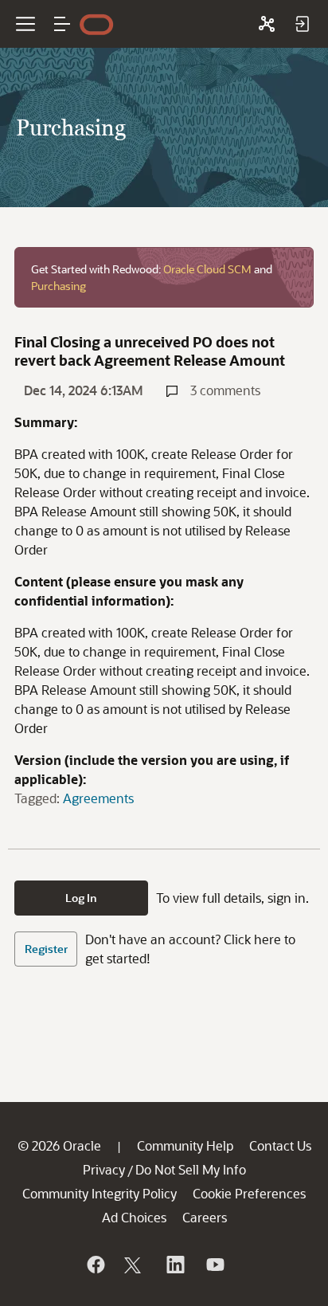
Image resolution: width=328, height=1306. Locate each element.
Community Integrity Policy (99, 1193)
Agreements (98, 798)
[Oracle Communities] (266, 23)
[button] (62, 23)
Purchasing (58, 285)
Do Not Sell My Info (190, 1169)
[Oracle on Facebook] (94, 1264)
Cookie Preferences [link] (249, 1193)
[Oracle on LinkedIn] (174, 1264)
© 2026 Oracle (59, 1145)
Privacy (104, 1169)
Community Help (185, 1145)
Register (46, 948)
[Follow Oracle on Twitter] (134, 1264)
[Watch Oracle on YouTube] (214, 1264)
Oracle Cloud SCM (207, 268)
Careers (204, 1217)
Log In (81, 897)
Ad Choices (134, 1217)
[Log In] (301, 24)
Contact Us (280, 1145)
